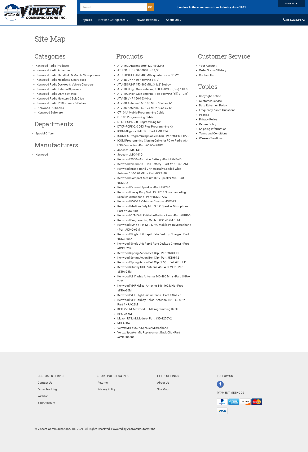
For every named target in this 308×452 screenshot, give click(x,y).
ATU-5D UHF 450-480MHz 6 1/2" (138, 70)
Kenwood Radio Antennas (53, 70)
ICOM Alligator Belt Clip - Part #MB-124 (142, 131)
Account (290, 3)
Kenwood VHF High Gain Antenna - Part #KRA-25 (149, 295)
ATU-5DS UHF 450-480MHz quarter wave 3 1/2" (148, 75)
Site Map (162, 389)
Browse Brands (146, 20)
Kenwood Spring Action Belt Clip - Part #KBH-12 (148, 257)
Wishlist (43, 396)
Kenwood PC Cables (51, 108)
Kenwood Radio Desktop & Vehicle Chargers (65, 84)
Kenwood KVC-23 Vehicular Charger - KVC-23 (146, 201)
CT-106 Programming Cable (135, 117)
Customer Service (210, 100)
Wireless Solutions (211, 138)
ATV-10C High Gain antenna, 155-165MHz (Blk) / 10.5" (152, 93)
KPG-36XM (124, 313)
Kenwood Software (50, 112)
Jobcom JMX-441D (129, 154)
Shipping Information (212, 128)
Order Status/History (212, 70)
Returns (102, 382)
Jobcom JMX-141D (129, 150)
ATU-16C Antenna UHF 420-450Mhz (140, 65)
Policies (204, 114)
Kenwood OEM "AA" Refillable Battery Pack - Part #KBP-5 (153, 215)
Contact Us (206, 75)
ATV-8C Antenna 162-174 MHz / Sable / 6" (144, 108)
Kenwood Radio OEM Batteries (56, 93)
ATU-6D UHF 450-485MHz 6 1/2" (138, 79)
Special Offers (45, 133)
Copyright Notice (210, 96)
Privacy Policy (208, 119)
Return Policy (207, 124)
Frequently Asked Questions (217, 110)
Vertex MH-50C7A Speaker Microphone (142, 327)
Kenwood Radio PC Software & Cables (61, 103)
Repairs (86, 20)
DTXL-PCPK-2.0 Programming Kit (139, 122)
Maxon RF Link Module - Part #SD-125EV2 (144, 318)
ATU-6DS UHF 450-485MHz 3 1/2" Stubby (144, 84)
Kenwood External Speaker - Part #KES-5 (143, 187)
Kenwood (42, 154)
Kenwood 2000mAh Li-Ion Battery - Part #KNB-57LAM (152, 164)
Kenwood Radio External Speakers (59, 89)
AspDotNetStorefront (141, 428)
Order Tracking (47, 389)
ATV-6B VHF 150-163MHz (134, 98)
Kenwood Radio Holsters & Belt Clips (60, 98)
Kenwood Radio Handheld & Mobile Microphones (68, 75)
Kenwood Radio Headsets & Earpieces (61, 79)
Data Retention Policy (213, 105)
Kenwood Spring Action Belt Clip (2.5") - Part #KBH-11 (152, 262)
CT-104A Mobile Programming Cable (140, 112)
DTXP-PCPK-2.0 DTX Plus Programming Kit (145, 126)
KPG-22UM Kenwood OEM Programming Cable (147, 309)
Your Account (208, 65)
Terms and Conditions (213, 133)
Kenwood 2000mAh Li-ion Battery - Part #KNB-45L (150, 159)
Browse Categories (112, 20)
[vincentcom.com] (38, 12)
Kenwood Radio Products (52, 65)
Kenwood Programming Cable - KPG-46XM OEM (148, 220)
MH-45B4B (124, 323)
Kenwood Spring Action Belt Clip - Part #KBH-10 (148, 253)
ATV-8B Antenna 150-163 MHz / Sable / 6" (144, 103)
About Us (172, 20)
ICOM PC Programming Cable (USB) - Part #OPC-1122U (153, 136)
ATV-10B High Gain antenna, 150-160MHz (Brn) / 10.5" (152, 89)
